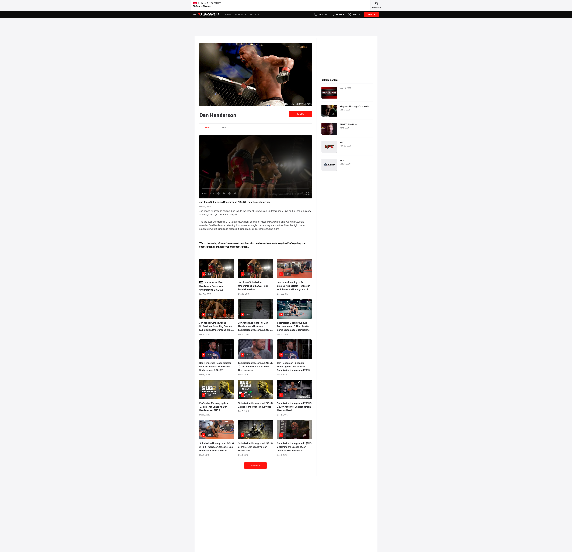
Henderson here (263, 243)
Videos (208, 127)
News (224, 127)
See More (255, 465)
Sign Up (300, 114)
